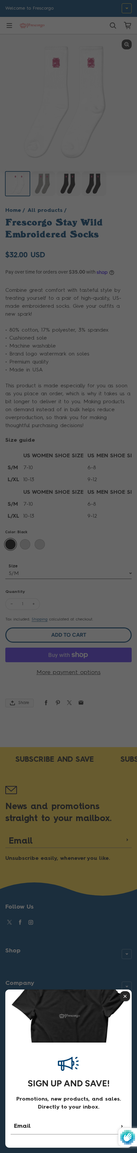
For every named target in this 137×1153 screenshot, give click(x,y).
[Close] (125, 996)
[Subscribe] (122, 1126)
